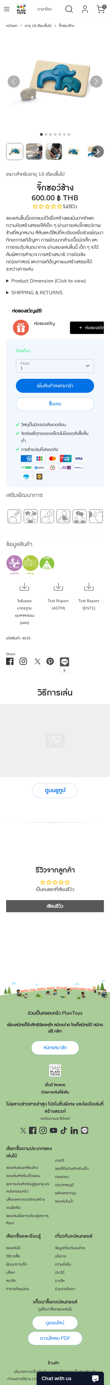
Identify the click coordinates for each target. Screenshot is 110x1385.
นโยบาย (60, 1256)
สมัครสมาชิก (55, 1047)
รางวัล (59, 1280)
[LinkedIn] (74, 1130)
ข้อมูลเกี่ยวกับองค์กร (70, 1248)
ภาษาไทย (44, 9)
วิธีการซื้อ (13, 1256)
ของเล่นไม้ (13, 1248)
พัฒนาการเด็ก (16, 1264)
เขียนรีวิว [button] (55, 906)
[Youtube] (53, 1130)
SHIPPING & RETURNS (37, 292)
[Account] (85, 6)
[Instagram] (43, 1130)
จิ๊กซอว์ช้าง (66, 25)
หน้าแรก (11, 25)
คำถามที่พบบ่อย (17, 1289)
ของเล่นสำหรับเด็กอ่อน (23, 1176)
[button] (14, 151)
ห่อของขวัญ (44, 323)
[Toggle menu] (7, 9)
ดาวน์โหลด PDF (55, 1338)
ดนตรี (59, 1160)
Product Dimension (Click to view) (48, 281)
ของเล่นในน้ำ (64, 1201)
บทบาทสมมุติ (64, 1185)
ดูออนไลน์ (55, 1323)
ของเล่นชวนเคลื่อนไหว (22, 1167)
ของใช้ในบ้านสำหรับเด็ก (72, 1168)
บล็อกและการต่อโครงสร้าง (25, 1199)
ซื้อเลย (55, 404)
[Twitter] (22, 1130)
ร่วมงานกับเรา (65, 1289)
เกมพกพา (62, 1177)
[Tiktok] (64, 1130)
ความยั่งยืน (63, 1264)
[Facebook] (32, 1130)
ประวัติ (59, 1272)
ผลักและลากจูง (65, 1193)
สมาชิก (11, 1280)
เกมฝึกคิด (13, 1207)
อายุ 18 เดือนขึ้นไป (38, 25)
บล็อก (10, 1272)
